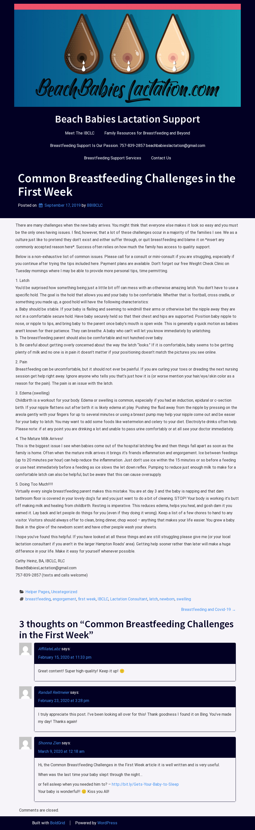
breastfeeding (38, 599)
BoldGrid (57, 823)
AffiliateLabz (49, 648)
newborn (167, 599)
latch (153, 599)
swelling (183, 599)
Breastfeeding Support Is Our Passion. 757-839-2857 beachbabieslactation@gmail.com (127, 145)
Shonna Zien (49, 743)
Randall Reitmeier (53, 692)
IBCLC (103, 599)
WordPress (107, 823)
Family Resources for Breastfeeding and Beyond (147, 133)
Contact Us (161, 158)
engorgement (64, 599)
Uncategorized (64, 591)
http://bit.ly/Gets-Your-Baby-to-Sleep (145, 784)
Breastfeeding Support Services (112, 158)
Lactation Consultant (128, 599)
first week (87, 599)
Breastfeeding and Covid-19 (208, 609)
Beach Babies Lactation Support (127, 119)
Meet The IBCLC (79, 133)
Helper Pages (37, 591)
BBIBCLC (95, 205)
